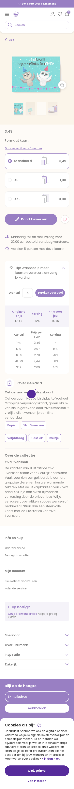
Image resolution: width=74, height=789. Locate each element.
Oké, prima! (37, 770)
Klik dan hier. (51, 759)
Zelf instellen (37, 781)
